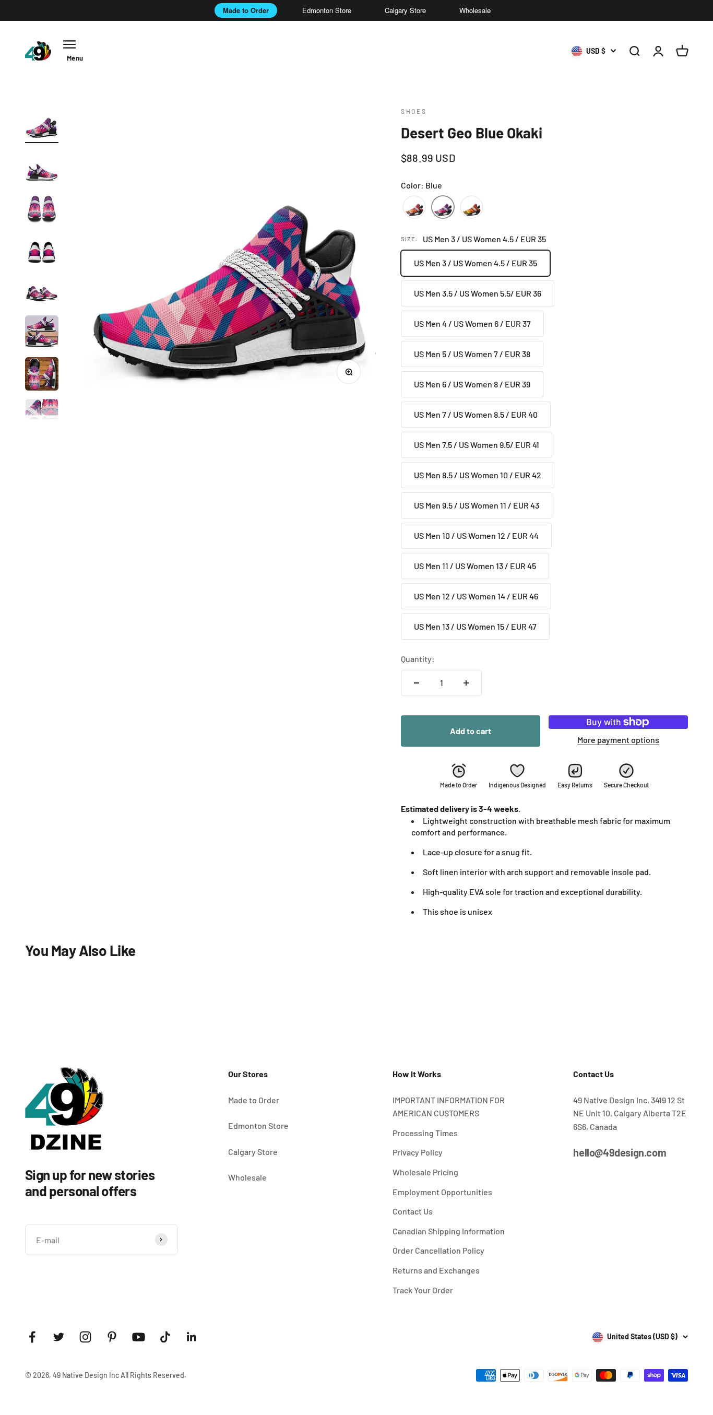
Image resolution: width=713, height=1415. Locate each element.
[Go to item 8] (41, 417)
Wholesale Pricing (425, 1172)
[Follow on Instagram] (85, 1337)
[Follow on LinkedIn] (192, 1337)
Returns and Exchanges (436, 1270)
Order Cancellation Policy (438, 1250)
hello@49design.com (619, 1152)
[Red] (414, 207)
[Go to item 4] (41, 250)
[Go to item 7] (41, 375)
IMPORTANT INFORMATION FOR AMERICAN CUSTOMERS (449, 1106)
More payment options (618, 740)
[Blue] (443, 207)
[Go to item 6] (41, 333)
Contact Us (413, 1211)
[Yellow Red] (471, 207)
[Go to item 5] (41, 292)
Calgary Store (405, 10)
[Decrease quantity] (416, 682)
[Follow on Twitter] (59, 1337)
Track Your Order (423, 1290)
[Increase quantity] (466, 682)
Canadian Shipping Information (449, 1231)
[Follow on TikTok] (165, 1337)
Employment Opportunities (442, 1192)
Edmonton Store (326, 10)
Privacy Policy (418, 1152)
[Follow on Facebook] (32, 1337)
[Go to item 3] (41, 208)
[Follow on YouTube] (139, 1337)
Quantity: (418, 659)
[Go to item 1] (41, 125)
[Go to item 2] (41, 166)
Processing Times (425, 1133)
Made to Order (246, 10)
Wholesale (475, 10)
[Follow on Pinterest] (112, 1337)
